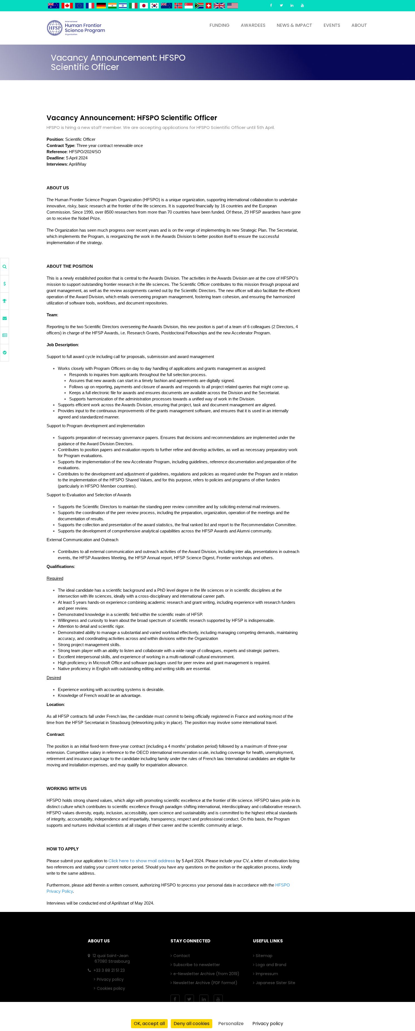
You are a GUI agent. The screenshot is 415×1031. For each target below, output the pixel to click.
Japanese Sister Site (277, 983)
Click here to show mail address (141, 861)
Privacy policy (110, 979)
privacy (346, 1014)
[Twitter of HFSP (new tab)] (281, 5)
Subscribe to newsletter (198, 965)
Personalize (231, 1023)
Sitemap (265, 955)
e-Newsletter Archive (195, 974)
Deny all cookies (191, 1023)
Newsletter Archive (193, 983)
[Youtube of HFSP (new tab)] (302, 5)
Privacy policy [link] (267, 1023)
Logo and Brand (272, 965)
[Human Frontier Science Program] (75, 28)
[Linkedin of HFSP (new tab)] (292, 5)
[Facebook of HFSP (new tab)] (271, 5)
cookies (372, 1014)
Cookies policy (111, 988)
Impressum (268, 974)
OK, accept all (149, 1023)
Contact (183, 955)
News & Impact (294, 25)
